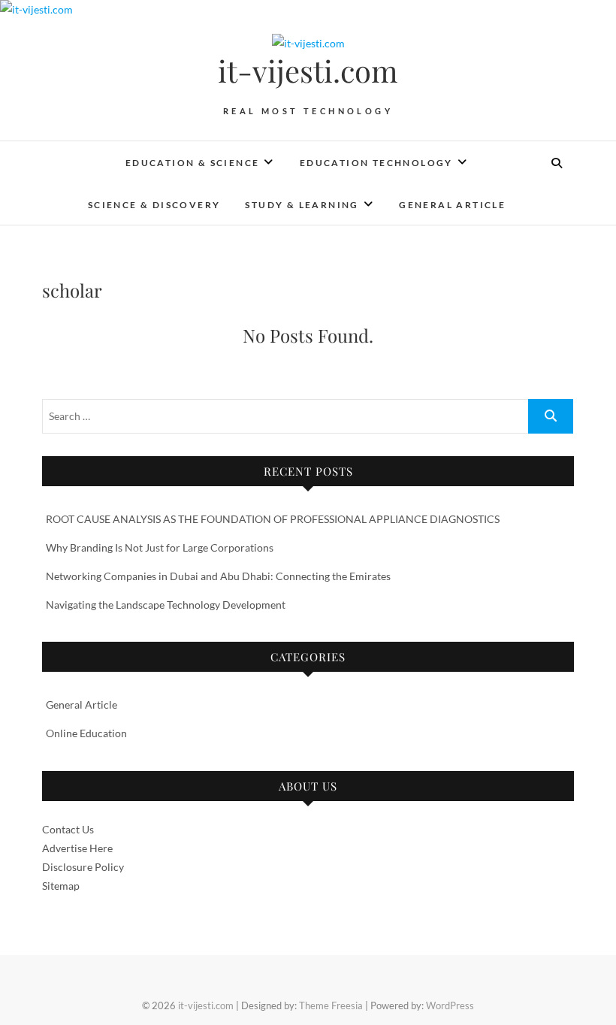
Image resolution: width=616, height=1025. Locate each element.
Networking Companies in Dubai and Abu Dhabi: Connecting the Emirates (218, 576)
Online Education (86, 733)
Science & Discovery (154, 204)
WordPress (450, 1005)
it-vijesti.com (308, 71)
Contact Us (68, 829)
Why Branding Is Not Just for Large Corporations (159, 547)
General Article (452, 204)
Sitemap (61, 885)
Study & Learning (301, 204)
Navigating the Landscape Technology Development (165, 604)
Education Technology (376, 162)
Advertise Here (77, 848)
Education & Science (192, 162)
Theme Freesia (331, 1005)
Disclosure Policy (83, 866)
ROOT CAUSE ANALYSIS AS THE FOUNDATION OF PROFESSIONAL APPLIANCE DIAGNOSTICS (273, 518)
